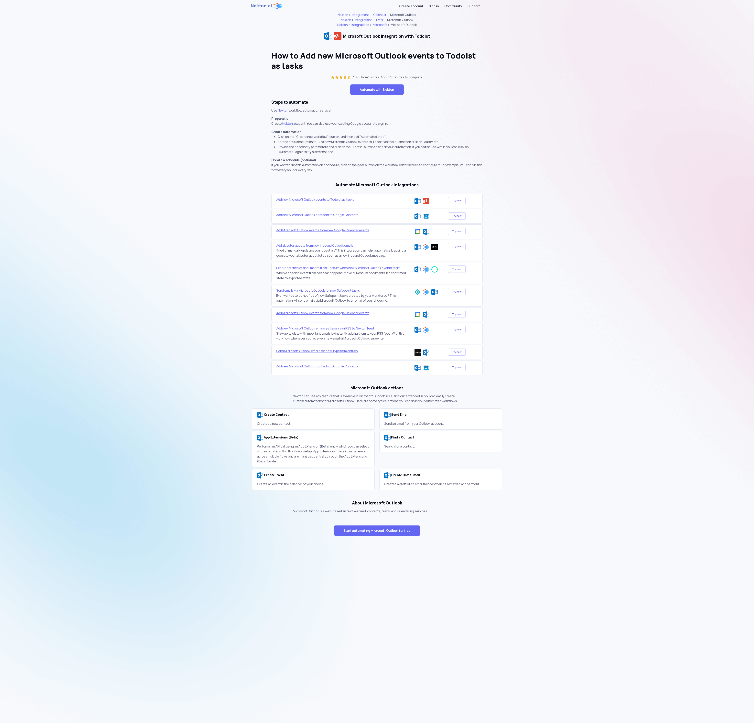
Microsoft (380, 25)
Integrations (361, 15)
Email (379, 20)
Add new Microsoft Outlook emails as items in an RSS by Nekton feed (325, 328)
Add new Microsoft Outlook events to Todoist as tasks (315, 199)
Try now (456, 200)
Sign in (434, 6)
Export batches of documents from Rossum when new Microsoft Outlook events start (338, 268)
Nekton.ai (261, 6)
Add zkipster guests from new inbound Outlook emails (314, 245)
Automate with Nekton (377, 89)
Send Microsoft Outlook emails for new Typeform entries (317, 351)
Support (474, 6)
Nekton (343, 15)
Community (453, 6)
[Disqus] (377, 609)
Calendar (379, 15)
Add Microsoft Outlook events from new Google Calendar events (322, 230)
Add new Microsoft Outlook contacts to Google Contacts (317, 215)
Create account (411, 6)
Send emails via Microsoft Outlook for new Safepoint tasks (318, 290)
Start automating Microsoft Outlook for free (377, 530)
